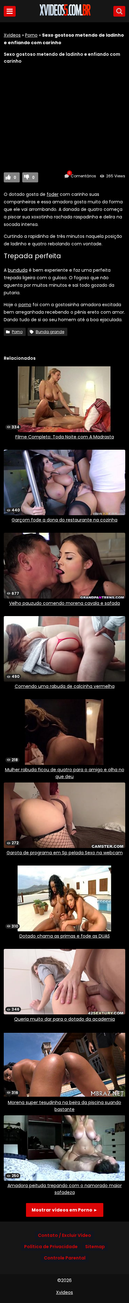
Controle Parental (64, 1258)
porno (24, 304)
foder (53, 194)
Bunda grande (50, 331)
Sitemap (95, 1246)
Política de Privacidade (51, 1246)
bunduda (18, 270)
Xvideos (12, 35)
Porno (31, 35)
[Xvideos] (64, 15)
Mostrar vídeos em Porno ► (65, 1210)
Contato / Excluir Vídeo (64, 1235)
